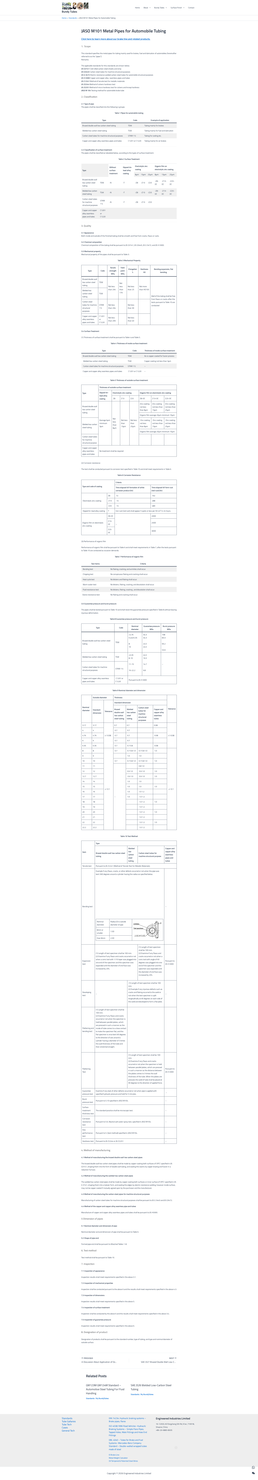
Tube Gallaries (69, 1421)
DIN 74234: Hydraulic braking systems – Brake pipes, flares (127, 1420)
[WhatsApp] (253, 1467)
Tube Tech (67, 1424)
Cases (65, 1427)
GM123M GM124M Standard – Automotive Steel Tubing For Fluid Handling (105, 1389)
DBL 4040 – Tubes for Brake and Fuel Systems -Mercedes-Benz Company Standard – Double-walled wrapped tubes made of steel (128, 1444)
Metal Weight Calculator (118, 1457)
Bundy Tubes (69, 11)
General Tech (68, 1430)
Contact (191, 7)
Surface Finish (176, 7)
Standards (90, 1398)
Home (137, 7)
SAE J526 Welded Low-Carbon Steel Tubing (151, 1387)
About (146, 7)
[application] (149, 7)
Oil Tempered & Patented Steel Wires (123, 1460)
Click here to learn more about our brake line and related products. (115, 39)
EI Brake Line (114, 1454)
